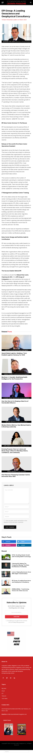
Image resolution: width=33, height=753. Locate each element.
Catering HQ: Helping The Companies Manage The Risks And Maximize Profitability (20, 565)
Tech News (4, 698)
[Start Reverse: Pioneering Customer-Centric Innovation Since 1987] (16, 464)
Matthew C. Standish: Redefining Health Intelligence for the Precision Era (14, 378)
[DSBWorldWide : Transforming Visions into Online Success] (6, 591)
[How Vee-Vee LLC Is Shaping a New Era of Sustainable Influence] (16, 391)
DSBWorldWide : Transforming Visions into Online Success (20, 589)
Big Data (4, 688)
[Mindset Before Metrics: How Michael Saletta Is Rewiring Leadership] (16, 415)
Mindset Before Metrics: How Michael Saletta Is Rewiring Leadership (16, 426)
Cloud (3, 691)
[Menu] (3, 2)
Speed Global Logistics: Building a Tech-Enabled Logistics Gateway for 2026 (14, 354)
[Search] (30, 2)
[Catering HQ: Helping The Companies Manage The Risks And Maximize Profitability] (6, 566)
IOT (3, 693)
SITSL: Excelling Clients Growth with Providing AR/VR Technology (21, 555)
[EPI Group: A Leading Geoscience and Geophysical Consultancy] (16, 33)
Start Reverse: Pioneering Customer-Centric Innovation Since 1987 (16, 475)
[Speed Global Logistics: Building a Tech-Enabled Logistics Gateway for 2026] (16, 343)
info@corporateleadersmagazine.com (17, 714)
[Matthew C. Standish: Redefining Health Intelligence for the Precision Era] (16, 367)
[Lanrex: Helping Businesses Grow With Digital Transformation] (6, 574)
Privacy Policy (15, 622)
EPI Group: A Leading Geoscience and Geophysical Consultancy (21, 581)
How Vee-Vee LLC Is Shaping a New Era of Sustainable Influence (15, 402)
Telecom (4, 696)
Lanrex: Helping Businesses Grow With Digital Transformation (21, 572)
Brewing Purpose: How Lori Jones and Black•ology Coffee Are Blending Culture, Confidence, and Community (15, 450)
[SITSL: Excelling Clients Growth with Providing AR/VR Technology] (6, 557)
